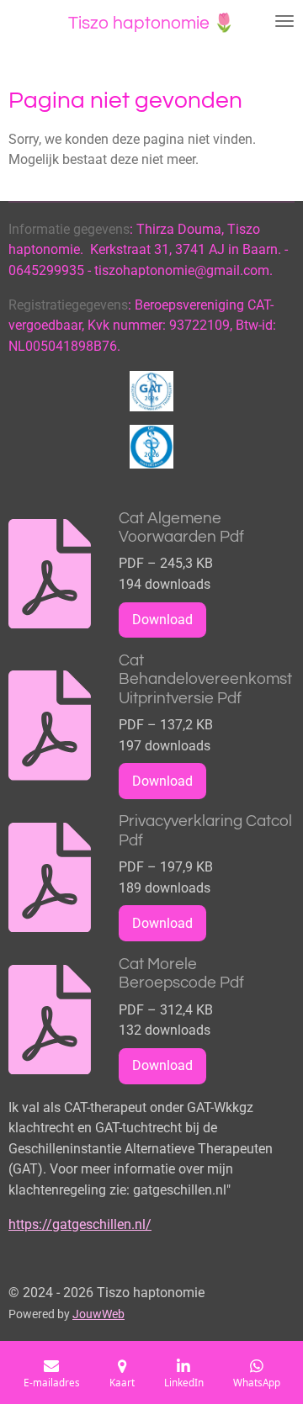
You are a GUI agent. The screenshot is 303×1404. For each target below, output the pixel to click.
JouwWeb (98, 1314)
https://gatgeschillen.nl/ (80, 1224)
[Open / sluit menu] (284, 21)
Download (162, 620)
